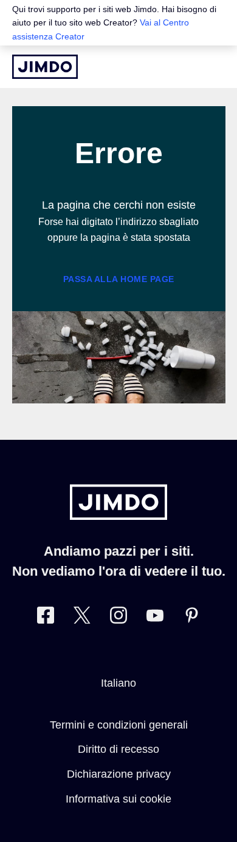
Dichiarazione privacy (119, 774)
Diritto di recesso (118, 749)
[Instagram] (118, 618)
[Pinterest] (191, 618)
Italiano (118, 683)
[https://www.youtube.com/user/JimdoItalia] (154, 618)
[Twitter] (82, 618)
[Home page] (45, 67)
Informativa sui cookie (118, 799)
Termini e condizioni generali (119, 725)
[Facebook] (45, 618)
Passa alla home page (118, 279)
